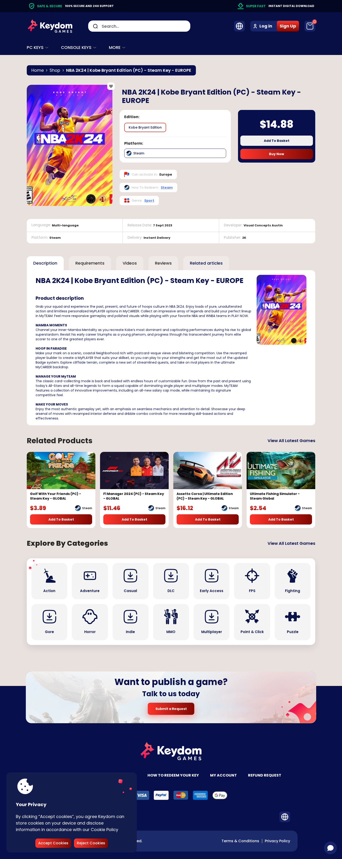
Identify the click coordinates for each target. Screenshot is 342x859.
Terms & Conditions (240, 841)
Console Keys (76, 47)
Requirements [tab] (89, 263)
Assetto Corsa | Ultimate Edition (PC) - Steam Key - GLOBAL (205, 496)
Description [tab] (45, 263)
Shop (55, 70)
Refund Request (264, 775)
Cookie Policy (104, 829)
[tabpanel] (171, 347)
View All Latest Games (291, 440)
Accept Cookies (53, 843)
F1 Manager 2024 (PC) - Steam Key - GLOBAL (133, 496)
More (115, 47)
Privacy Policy (277, 841)
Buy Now (276, 154)
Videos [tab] (130, 263)
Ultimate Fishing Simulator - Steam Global (275, 496)
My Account (223, 775)
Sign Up (288, 26)
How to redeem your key (173, 775)
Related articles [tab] (206, 263)
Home (37, 70)
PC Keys (35, 47)
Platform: (133, 143)
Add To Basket (276, 140)
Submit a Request (171, 708)
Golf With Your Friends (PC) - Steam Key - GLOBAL (55, 496)
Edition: (131, 117)
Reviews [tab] (163, 263)
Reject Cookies (91, 843)
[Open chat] (330, 848)
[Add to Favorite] (111, 86)
